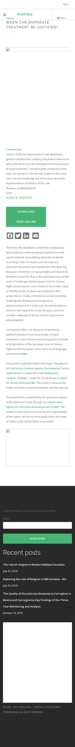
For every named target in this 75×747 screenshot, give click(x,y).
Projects (10, 650)
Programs (10, 642)
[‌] (54, 717)
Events (8, 658)
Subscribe (37, 538)
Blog (6, 674)
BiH (33, 383)
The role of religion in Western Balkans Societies (34, 564)
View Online (26, 221)
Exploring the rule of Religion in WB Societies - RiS (34, 579)
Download (26, 211)
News (7, 682)
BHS (65, 4)
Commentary (14, 149)
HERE (24, 354)
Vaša (22, 383)
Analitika (25, 14)
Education (10, 666)
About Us (10, 690)
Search (8, 698)
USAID (9, 387)
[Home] (8, 16)
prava (28, 383)
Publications (12, 634)
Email (6, 518)
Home (7, 626)
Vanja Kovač (19, 198)
